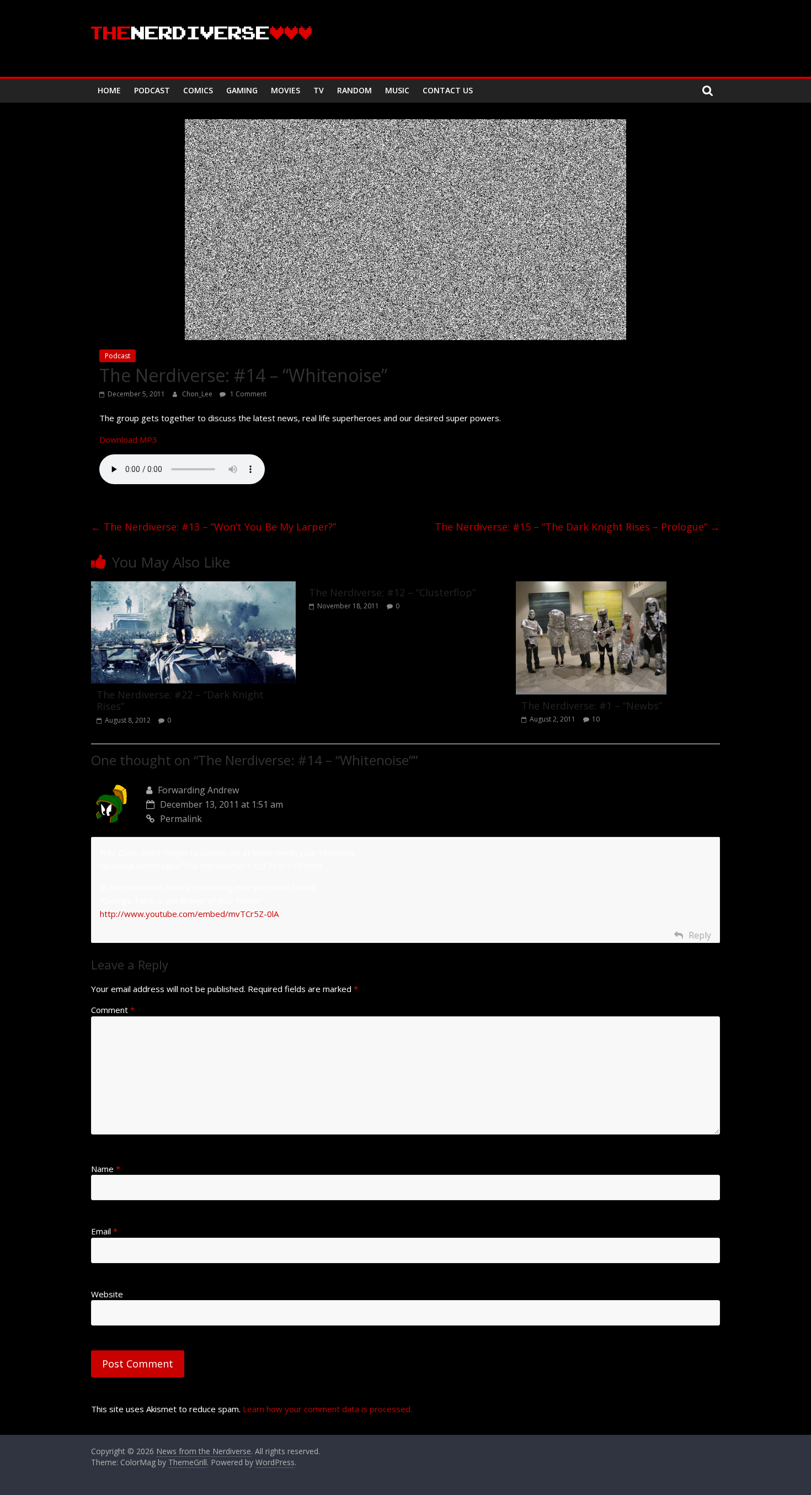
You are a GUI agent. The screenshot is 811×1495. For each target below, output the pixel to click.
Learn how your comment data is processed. (327, 1408)
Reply (700, 935)
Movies (285, 90)
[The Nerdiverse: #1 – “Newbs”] (591, 588)
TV (318, 90)
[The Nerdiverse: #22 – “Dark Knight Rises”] (193, 588)
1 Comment (247, 394)
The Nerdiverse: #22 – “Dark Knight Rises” (180, 700)
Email (104, 1231)
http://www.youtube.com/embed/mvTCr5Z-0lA (189, 913)
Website (107, 1294)
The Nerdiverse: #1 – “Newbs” (591, 705)
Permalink (181, 819)
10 (596, 719)
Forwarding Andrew (198, 790)
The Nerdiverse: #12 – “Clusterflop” (392, 592)
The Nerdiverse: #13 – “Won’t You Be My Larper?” (213, 526)
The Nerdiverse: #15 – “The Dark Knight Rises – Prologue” (577, 526)
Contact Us (448, 90)
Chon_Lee (198, 394)
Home (109, 90)
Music (397, 90)
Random (354, 90)
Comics (198, 90)
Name (105, 1168)
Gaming (242, 90)
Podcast (152, 90)
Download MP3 (128, 439)
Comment (113, 1009)
